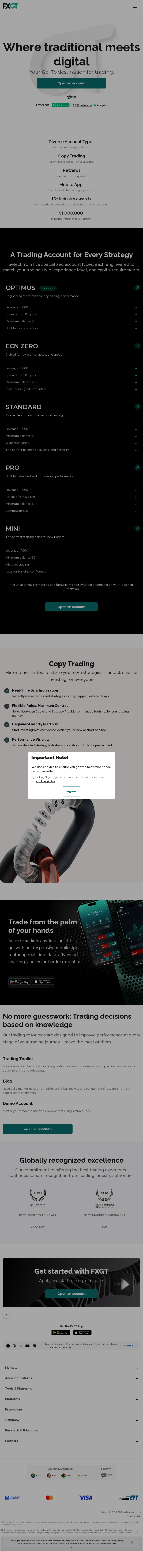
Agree (71, 791)
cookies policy (45, 781)
